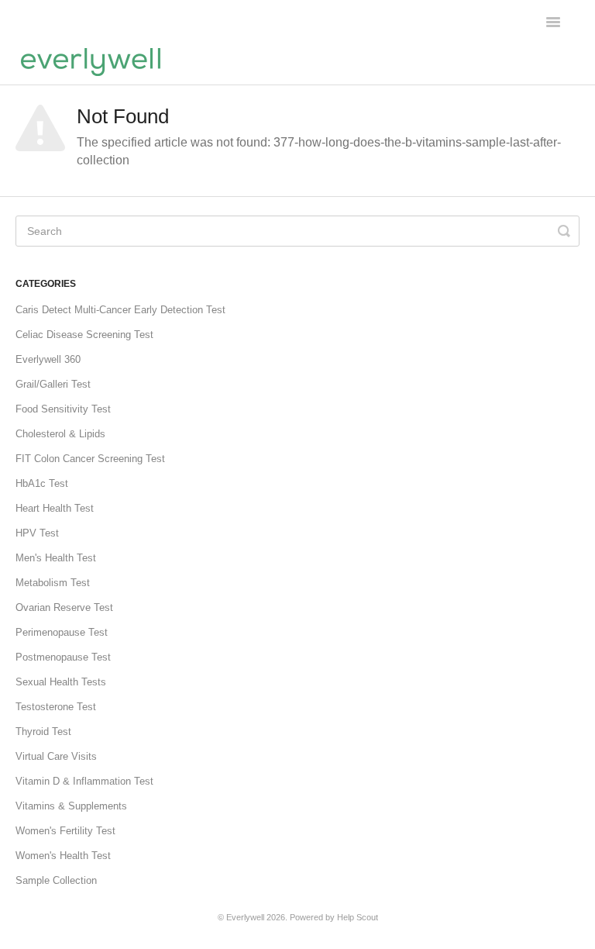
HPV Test (37, 533)
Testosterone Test (55, 707)
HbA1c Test (41, 483)
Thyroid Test (43, 731)
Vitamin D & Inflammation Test (84, 781)
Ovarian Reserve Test (64, 607)
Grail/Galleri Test (53, 384)
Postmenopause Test (63, 657)
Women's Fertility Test (65, 831)
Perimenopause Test (61, 632)
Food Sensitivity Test (63, 409)
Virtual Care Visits (56, 756)
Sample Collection (56, 880)
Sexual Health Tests (60, 682)
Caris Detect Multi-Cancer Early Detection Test (120, 310)
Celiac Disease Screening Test (84, 334)
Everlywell (245, 917)
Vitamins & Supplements (71, 806)
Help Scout (357, 917)
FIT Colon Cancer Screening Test (90, 458)
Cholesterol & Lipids (60, 434)
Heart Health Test (54, 508)
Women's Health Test (63, 855)
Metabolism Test (52, 582)
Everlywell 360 (48, 359)
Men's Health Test (55, 558)
